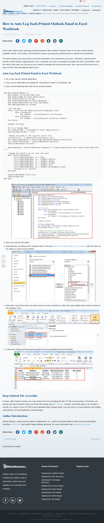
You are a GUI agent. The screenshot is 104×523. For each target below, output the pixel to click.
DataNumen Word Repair (51, 496)
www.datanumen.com (82, 424)
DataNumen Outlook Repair (52, 473)
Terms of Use (48, 516)
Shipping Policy (36, 513)
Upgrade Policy (61, 513)
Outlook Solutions (12, 34)
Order (55, 10)
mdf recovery (15, 424)
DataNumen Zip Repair (50, 499)
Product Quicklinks (66, 6)
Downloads (47, 10)
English (83, 1)
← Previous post (9, 439)
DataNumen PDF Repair (51, 492)
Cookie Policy (24, 513)
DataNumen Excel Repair (51, 489)
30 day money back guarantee (10, 15)
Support (75, 10)
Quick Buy (97, 6)
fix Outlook (58, 404)
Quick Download (83, 6)
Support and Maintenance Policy (78, 513)
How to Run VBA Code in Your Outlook (69, 246)
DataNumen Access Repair (52, 486)
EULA (94, 513)
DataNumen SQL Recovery (52, 477)
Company (85, 10)
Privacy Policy (12, 513)
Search (53, 6)
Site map (57, 516)
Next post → (96, 439)
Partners (96, 10)
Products (37, 10)
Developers (65, 10)
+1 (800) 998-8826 (40, 6)
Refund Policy (48, 513)
